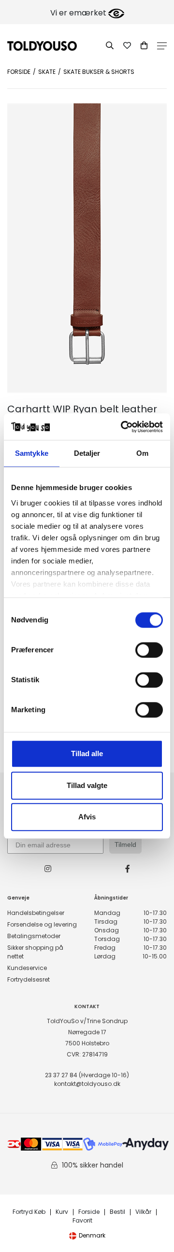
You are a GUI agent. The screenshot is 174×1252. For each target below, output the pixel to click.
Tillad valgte (87, 785)
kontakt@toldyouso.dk (87, 1084)
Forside (18, 72)
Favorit (82, 1221)
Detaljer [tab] (87, 453)
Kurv (62, 1212)
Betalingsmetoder (33, 936)
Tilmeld (125, 844)
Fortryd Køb (29, 1212)
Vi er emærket (79, 12)
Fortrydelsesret (28, 979)
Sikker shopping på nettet (35, 951)
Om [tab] (142, 453)
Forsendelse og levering (42, 924)
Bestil (117, 1212)
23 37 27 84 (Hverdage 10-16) (87, 1075)
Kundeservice (27, 968)
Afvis (87, 817)
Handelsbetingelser (35, 913)
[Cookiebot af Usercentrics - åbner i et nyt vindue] (123, 427)
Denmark (92, 1235)
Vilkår (143, 1212)
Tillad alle (87, 753)
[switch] (149, 650)
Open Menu (162, 45)
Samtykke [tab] (31, 453)
